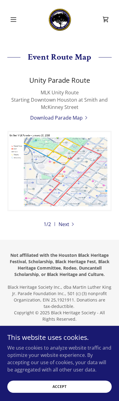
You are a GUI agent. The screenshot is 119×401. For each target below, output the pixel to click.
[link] (59, 19)
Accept (59, 386)
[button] (15, 19)
